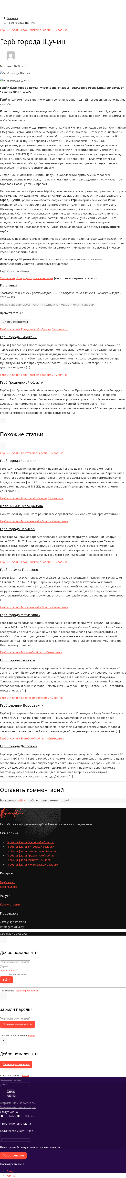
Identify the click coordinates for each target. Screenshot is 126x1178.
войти (21, 800)
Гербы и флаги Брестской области (23, 453)
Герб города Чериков (17, 529)
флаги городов (83, 304)
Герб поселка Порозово (19, 569)
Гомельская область (34, 30)
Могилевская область (34, 44)
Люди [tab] (11, 1091)
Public (13, 1116)
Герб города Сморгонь (18, 337)
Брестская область (32, 22)
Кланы (11, 1176)
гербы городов (10, 304)
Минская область (31, 39)
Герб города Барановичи (20, 460)
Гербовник (7, 882)
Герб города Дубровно (18, 746)
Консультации (10, 904)
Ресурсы (17, 48)
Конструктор (9, 887)
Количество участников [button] (16, 1131)
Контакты (18, 57)
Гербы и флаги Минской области (23, 652)
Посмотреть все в (12, 1164)
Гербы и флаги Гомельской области (31, 851)
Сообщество (20, 53)
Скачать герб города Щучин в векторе (26, 278)
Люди (11, 1171)
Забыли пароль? (8, 969)
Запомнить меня (17, 974)
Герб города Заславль (17, 660)
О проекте (18, 12)
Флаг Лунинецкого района (21, 506)
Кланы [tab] (11, 1095)
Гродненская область (34, 35)
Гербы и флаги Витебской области (24, 738)
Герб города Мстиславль (20, 615)
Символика (19, 17)
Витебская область (33, 26)
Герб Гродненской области (21, 382)
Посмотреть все (13, 1155)
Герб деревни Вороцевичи (21, 705)
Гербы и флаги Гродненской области (47, 304)
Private (29, 1116)
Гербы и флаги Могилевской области (26, 521)
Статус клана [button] (9, 1112)
